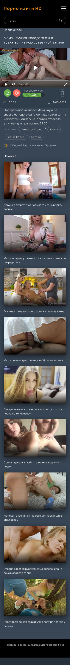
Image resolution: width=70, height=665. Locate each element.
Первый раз (19, 145)
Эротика (36, 137)
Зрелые (54, 129)
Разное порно (15, 137)
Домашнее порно (31, 129)
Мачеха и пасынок (44, 145)
